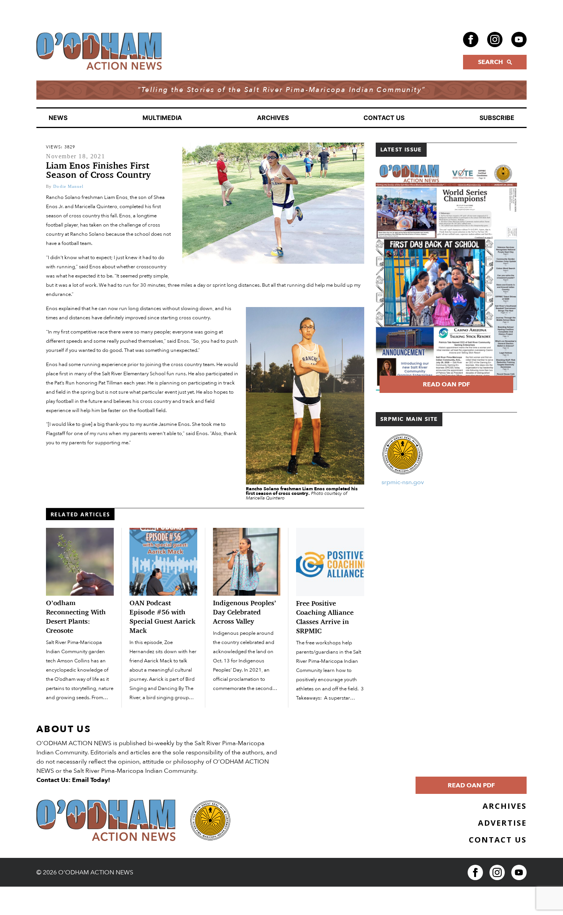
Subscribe (497, 118)
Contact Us (383, 118)
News (58, 118)
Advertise (502, 823)
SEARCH (490, 62)
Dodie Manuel (68, 186)
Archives (273, 118)
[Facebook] (470, 39)
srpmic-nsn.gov (402, 482)
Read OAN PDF (446, 384)
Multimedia (162, 118)
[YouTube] (519, 39)
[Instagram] (494, 39)
